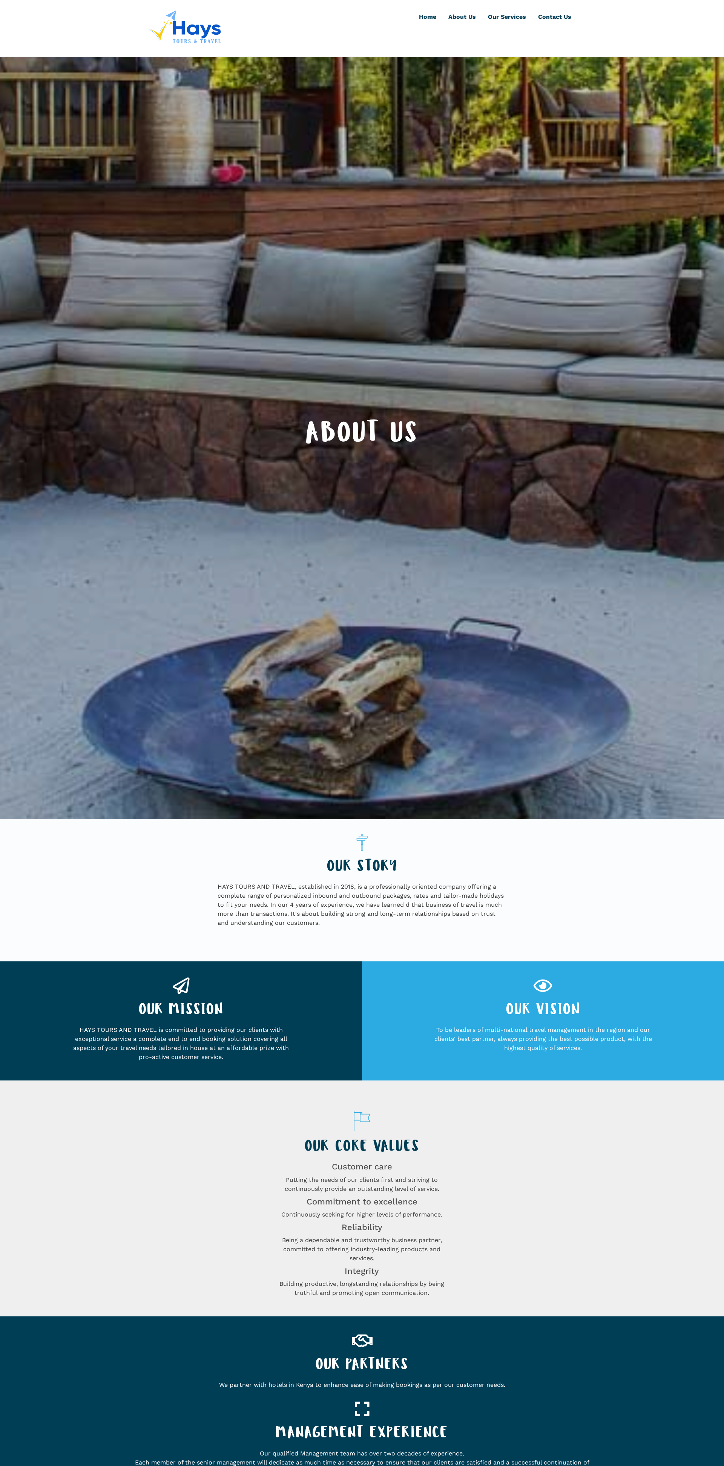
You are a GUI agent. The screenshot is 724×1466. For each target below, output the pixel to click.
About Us (462, 16)
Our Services (507, 16)
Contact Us (554, 16)
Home (427, 16)
